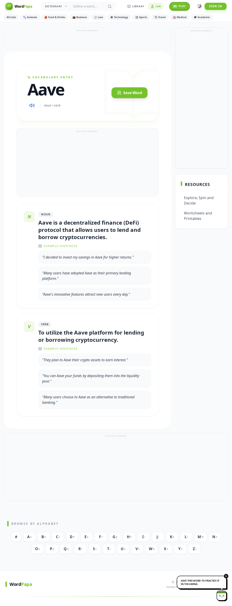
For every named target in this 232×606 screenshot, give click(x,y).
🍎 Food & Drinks (54, 17)
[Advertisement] (87, 38)
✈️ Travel (160, 17)
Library (138, 6)
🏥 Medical (179, 17)
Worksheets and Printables (198, 216)
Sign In (215, 6)
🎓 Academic (202, 17)
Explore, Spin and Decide (199, 200)
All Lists (11, 17)
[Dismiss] (226, 576)
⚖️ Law (98, 17)
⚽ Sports (141, 17)
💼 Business (79, 17)
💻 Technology (119, 17)
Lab (158, 6)
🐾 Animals (30, 17)
